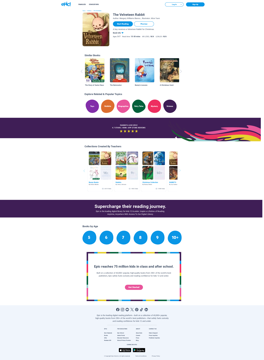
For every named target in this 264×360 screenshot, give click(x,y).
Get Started (133, 287)
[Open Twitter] (132, 309)
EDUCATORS (94, 4)
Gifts (105, 338)
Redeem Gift (107, 340)
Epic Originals (108, 333)
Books (89, 10)
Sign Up (195, 4)
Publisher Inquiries (154, 338)
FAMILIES (82, 4)
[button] (100, 170)
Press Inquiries (153, 335)
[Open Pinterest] (136, 309)
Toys (83, 10)
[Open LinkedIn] (146, 309)
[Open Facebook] (117, 309)
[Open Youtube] (127, 309)
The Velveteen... (97, 10)
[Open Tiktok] (141, 309)
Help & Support (153, 333)
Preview (144, 24)
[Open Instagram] (122, 309)
